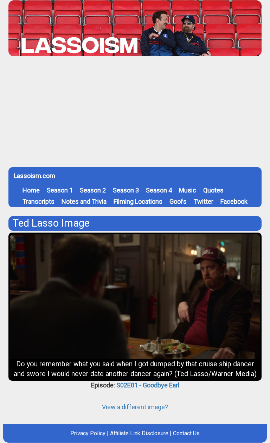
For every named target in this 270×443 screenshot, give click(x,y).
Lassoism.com (34, 175)
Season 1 (60, 190)
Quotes (213, 190)
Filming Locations (138, 201)
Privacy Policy (87, 433)
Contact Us (186, 433)
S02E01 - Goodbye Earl (147, 385)
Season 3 (126, 190)
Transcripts (38, 201)
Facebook (234, 201)
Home (31, 190)
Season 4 (159, 190)
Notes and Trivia (84, 201)
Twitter (203, 201)
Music (187, 190)
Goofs (178, 201)
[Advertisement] (135, 114)
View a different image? (135, 407)
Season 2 (93, 190)
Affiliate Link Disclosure (139, 433)
